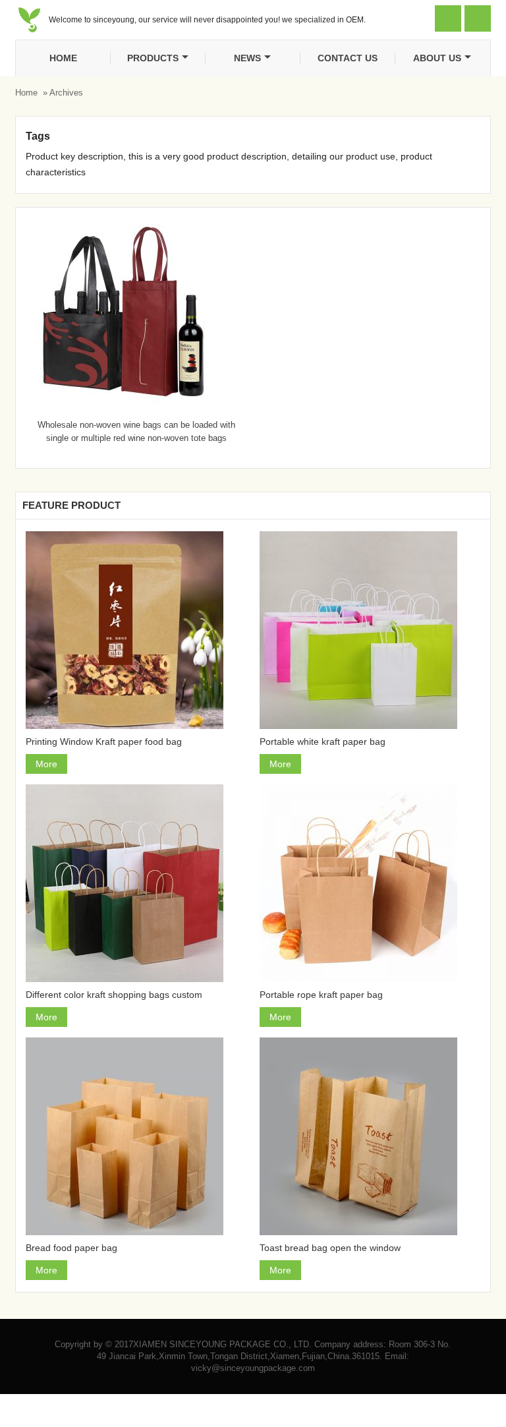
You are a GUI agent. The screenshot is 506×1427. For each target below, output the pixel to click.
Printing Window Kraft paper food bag (104, 741)
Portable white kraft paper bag (322, 741)
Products (153, 58)
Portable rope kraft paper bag (321, 994)
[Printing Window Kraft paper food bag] (136, 630)
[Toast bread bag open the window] (370, 1136)
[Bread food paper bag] (136, 1136)
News (247, 58)
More (46, 764)
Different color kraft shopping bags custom (114, 994)
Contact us (348, 58)
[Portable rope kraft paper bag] (370, 883)
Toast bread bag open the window (330, 1247)
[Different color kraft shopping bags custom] (136, 883)
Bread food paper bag (71, 1247)
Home (63, 58)
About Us (437, 58)
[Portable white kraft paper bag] (370, 630)
